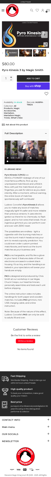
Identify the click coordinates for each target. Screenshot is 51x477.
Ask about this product (17, 124)
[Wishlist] (37, 10)
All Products (10, 107)
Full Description (14, 133)
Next (44, 34)
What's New (17, 118)
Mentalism (9, 113)
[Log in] (42, 10)
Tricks (7, 118)
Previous (6, 34)
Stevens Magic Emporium (15, 475)
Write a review (25, 341)
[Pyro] (12, 53)
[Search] (32, 10)
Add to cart (33, 78)
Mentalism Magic (12, 115)
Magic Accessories (12, 109)
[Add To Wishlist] (46, 93)
